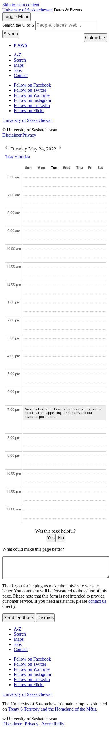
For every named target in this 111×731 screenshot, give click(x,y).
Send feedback (18, 617)
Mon (41, 167)
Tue (54, 167)
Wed (67, 167)
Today (9, 156)
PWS (20, 45)
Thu (79, 167)
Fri (90, 167)
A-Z (17, 55)
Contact (21, 75)
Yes (51, 537)
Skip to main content (20, 4)
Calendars (95, 37)
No (61, 537)
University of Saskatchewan (27, 9)
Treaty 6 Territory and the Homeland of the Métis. (52, 709)
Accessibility (52, 723)
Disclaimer (12, 135)
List (27, 156)
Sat (100, 167)
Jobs (18, 70)
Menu (16, 16)
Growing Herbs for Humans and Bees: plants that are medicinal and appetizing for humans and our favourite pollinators (63, 413)
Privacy (29, 135)
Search (10, 34)
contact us (97, 601)
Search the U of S (18, 25)
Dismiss (45, 617)
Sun (28, 167)
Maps (19, 65)
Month (19, 156)
